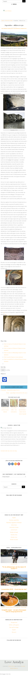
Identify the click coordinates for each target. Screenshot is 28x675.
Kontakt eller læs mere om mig (9, 450)
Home (3, 20)
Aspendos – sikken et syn (14, 25)
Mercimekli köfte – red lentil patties (14, 409)
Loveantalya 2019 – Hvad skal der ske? (14, 589)
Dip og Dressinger (14, 627)
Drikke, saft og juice (14, 624)
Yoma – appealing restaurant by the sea (16, 392)
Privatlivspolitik (14, 668)
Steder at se (23, 28)
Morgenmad (14, 622)
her (4, 312)
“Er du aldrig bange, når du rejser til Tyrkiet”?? (14, 567)
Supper (3, 607)
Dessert (14, 632)
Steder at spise (14, 539)
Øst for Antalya (15, 28)
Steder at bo (14, 534)
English (14, 517)
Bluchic (23, 666)
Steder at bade (14, 532)
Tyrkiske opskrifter (14, 520)
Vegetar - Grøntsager (21, 607)
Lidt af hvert (14, 529)
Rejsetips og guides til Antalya (14, 522)
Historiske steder (9, 20)
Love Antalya (14, 662)
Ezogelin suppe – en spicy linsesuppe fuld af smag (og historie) (14, 610)
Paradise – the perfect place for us (11, 390)
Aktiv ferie (14, 525)
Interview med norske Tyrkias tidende (5, 409)
